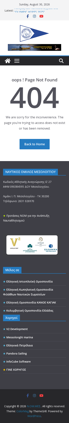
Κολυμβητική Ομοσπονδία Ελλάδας (29, 310)
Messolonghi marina (19, 337)
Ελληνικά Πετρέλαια (19, 345)
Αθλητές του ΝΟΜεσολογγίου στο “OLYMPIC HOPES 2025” (36, 11)
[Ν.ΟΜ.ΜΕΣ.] (7, 60)
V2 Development (17, 329)
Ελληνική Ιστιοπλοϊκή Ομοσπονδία (29, 281)
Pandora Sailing (16, 353)
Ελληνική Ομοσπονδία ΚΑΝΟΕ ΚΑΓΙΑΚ (31, 302)
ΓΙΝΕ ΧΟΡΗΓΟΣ (16, 369)
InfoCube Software (18, 361)
